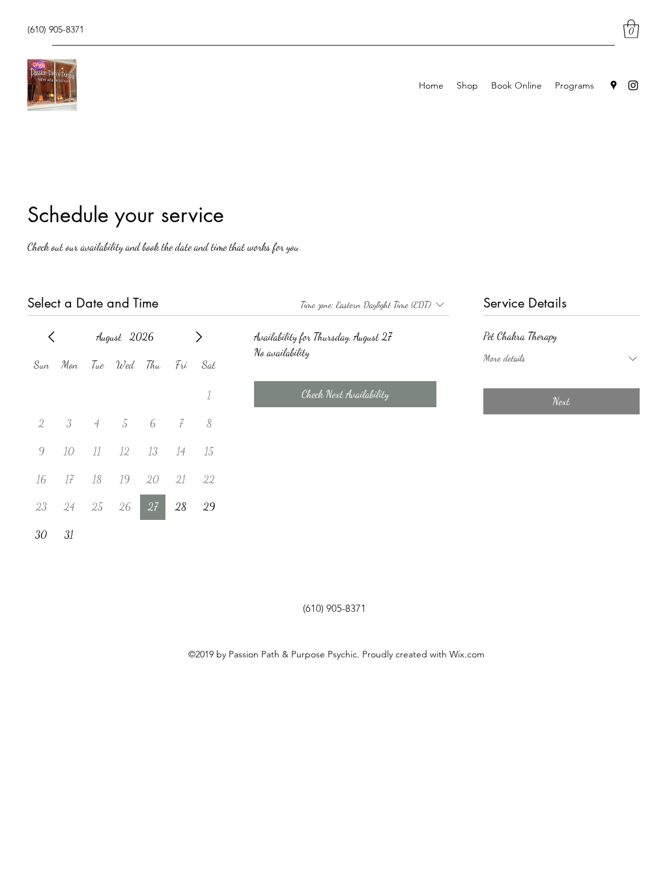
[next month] (198, 337)
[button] (631, 29)
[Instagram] (633, 85)
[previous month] (51, 337)
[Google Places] (613, 85)
